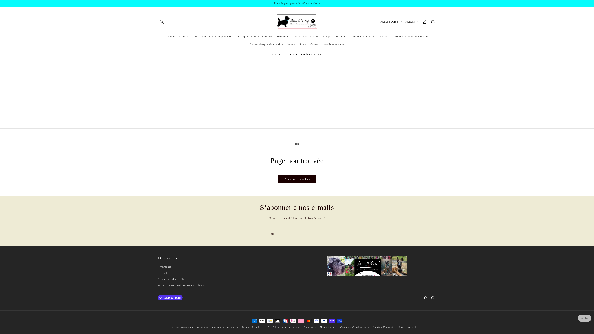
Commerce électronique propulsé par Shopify (216, 327)
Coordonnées (310, 327)
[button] (162, 22)
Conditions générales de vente (354, 327)
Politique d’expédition (384, 327)
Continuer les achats (297, 179)
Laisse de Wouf (187, 327)
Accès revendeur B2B (171, 279)
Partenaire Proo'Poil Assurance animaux (182, 285)
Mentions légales (328, 327)
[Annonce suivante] (435, 3)
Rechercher (164, 266)
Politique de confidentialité (255, 327)
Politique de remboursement (286, 327)
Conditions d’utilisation (410, 327)
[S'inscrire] (326, 234)
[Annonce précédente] (158, 3)
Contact (162, 273)
